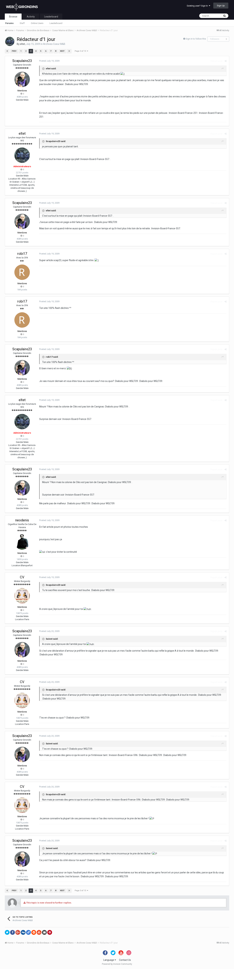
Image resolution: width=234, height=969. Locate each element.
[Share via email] (44, 932)
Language (109, 960)
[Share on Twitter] (7, 932)
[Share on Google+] (17, 932)
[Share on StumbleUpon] (39, 932)
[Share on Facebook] (12, 932)
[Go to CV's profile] (22, 596)
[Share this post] (225, 61)
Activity (31, 16)
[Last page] (69, 51)
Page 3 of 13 (81, 51)
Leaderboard (56, 23)
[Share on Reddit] (33, 932)
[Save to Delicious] (28, 932)
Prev (14, 51)
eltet (22, 44)
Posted (49, 61)
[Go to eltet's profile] (9, 41)
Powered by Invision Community (117, 964)
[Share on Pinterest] (49, 932)
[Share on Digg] (23, 932)
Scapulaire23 (22, 61)
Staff (22, 23)
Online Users (37, 23)
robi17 (22, 254)
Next (62, 51)
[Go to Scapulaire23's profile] (22, 79)
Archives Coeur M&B (54, 44)
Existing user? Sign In (198, 5)
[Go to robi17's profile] (22, 272)
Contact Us (125, 960)
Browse (13, 16)
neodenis (22, 520)
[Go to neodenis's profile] (22, 542)
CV (22, 577)
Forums (9, 23)
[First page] (7, 51)
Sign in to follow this (196, 38)
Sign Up (221, 5)
